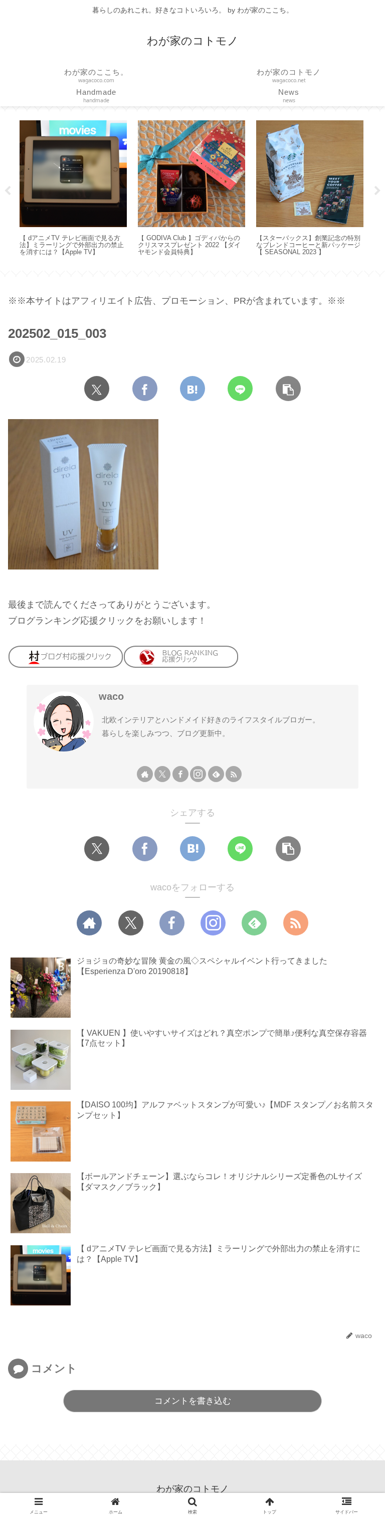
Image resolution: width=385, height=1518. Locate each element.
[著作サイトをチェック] (145, 774)
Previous (8, 191)
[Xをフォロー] (162, 774)
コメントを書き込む (192, 1401)
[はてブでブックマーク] (192, 388)
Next (377, 191)
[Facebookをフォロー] (180, 774)
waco (111, 696)
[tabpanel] (73, 189)
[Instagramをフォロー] (198, 774)
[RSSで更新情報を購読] (234, 774)
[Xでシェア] (96, 388)
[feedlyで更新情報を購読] (216, 774)
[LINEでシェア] (240, 388)
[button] (288, 388)
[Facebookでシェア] (144, 388)
